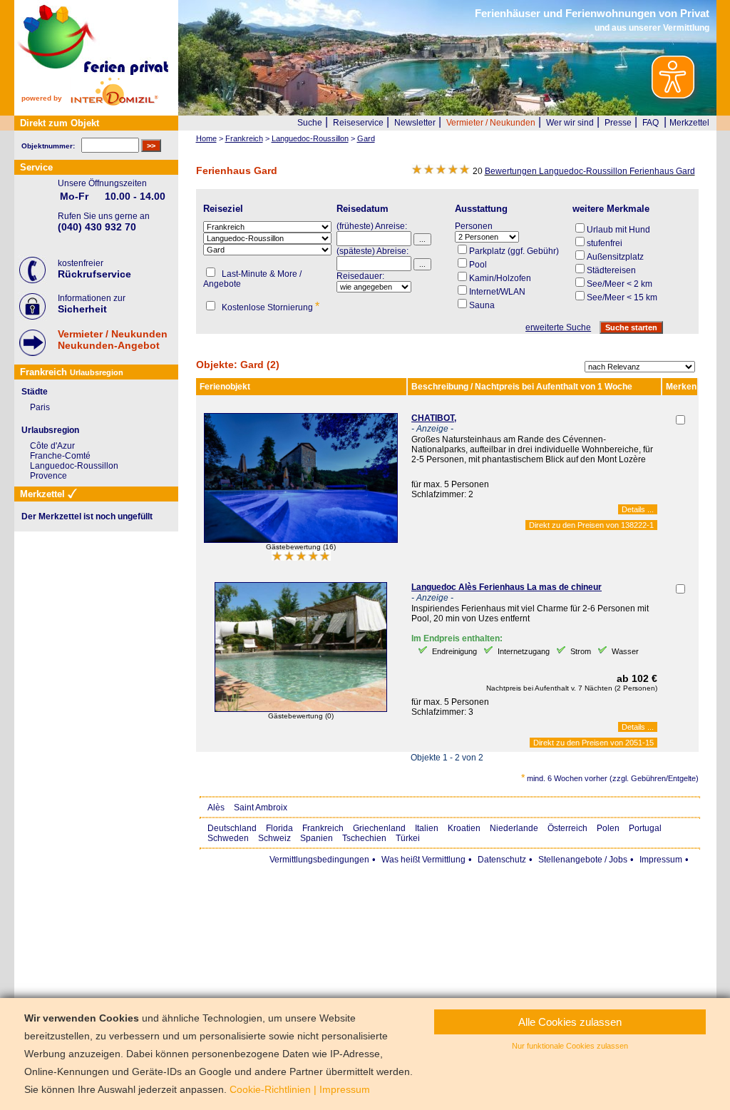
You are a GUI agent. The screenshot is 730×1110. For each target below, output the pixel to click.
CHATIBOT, (433, 418)
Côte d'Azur (52, 446)
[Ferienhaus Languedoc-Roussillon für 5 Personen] (301, 540)
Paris (40, 407)
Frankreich (323, 828)
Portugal (645, 828)
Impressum (660, 860)
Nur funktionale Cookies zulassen (570, 1046)
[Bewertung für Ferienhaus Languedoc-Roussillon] (301, 558)
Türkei (408, 838)
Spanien (316, 838)
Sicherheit (82, 309)
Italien (426, 828)
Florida (279, 828)
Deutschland (232, 828)
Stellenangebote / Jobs (582, 860)
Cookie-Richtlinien (270, 1089)
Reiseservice (358, 123)
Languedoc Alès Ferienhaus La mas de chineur (506, 587)
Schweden (228, 838)
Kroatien (464, 828)
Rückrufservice (94, 274)
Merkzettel (689, 123)
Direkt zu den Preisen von (591, 525)
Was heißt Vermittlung (423, 860)
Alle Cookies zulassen (570, 1022)
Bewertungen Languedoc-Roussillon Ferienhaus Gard (590, 171)
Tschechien (364, 838)
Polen (608, 828)
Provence (48, 476)
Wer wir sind (570, 123)
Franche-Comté (60, 456)
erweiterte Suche (558, 327)
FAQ (650, 123)
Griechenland (379, 828)
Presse (618, 123)
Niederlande (514, 828)
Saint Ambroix (260, 808)
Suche (309, 123)
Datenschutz (502, 860)
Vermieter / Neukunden (490, 123)
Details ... (638, 509)
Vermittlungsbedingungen (319, 860)
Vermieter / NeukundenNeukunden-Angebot (113, 339)
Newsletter (415, 123)
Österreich (567, 828)
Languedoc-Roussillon (74, 466)
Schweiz (274, 838)
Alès (216, 808)
